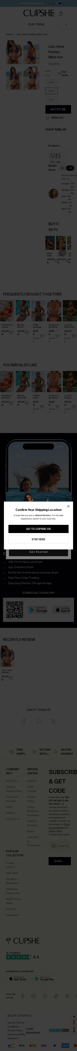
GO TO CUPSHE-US (38, 529)
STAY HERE (38, 539)
